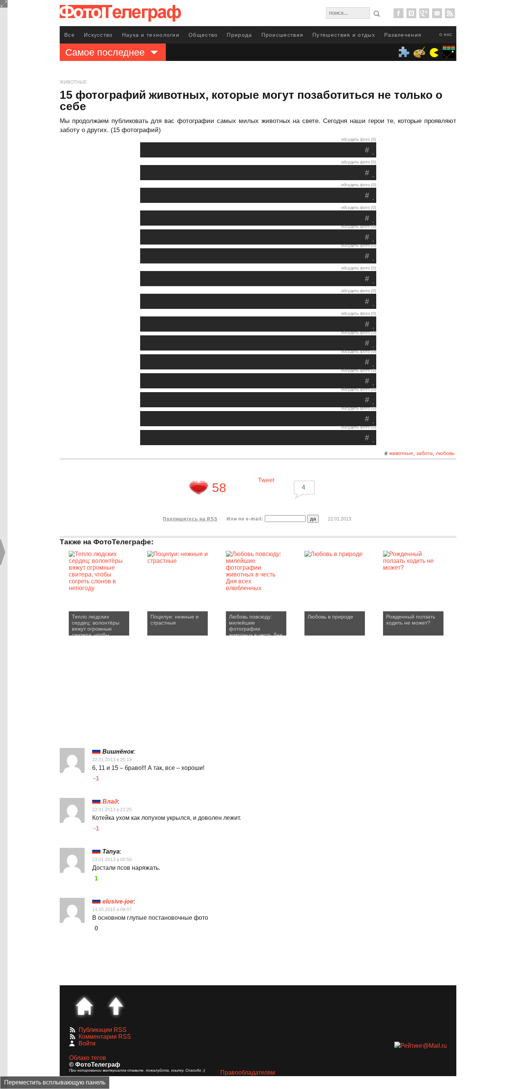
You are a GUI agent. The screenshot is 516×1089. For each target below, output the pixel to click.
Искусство (98, 35)
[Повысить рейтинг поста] (198, 487)
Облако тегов (87, 1058)
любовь (445, 453)
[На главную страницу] (84, 1006)
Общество (203, 35)
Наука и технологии (150, 35)
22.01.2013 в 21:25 (112, 809)
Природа (239, 35)
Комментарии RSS (105, 1036)
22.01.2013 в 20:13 (112, 759)
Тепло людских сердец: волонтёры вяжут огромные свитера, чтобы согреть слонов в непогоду (95, 625)
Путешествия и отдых (343, 35)
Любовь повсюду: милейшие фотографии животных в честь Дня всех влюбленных (256, 625)
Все (69, 35)
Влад (110, 801)
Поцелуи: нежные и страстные (174, 620)
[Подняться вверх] (116, 1006)
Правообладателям (247, 1072)
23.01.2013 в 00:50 (112, 859)
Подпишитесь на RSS (190, 519)
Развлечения (403, 35)
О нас (446, 35)
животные (401, 453)
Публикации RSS (103, 1030)
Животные (73, 82)
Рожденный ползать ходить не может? (410, 620)
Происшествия (282, 35)
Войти (87, 1043)
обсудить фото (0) (358, 139)
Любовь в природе (330, 617)
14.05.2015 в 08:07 (112, 909)
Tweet (266, 480)
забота (424, 453)
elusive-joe (117, 901)
